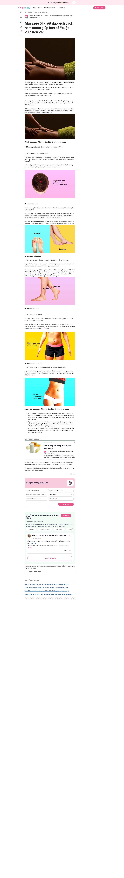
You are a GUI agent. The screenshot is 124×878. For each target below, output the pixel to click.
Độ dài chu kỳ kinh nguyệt (33, 498)
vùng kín (58, 417)
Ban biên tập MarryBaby (64, 15)
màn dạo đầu (48, 93)
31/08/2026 (53, 494)
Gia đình (30, 12)
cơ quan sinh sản (65, 221)
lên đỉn (49, 276)
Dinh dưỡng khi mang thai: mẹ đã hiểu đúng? (57, 447)
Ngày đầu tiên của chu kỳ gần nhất (35, 494)
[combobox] (61, 490)
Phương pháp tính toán (32, 490)
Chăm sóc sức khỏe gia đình (42, 12)
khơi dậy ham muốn (47, 108)
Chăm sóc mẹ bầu (48, 442)
